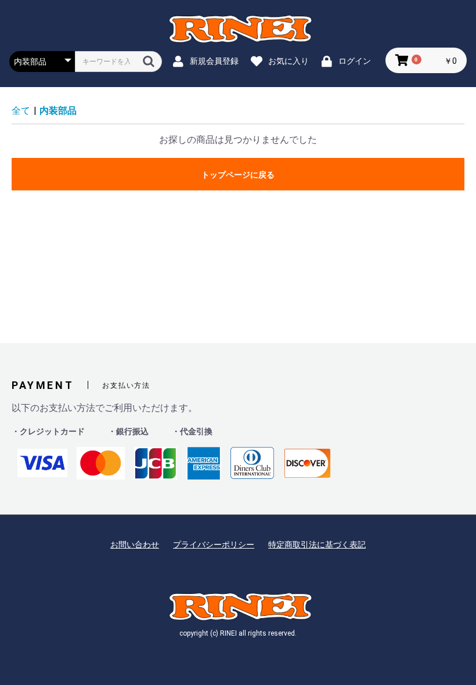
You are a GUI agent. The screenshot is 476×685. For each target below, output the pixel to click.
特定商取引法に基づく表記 (317, 544)
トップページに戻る (238, 174)
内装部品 (58, 110)
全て (21, 110)
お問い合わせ (134, 544)
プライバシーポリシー (213, 544)
